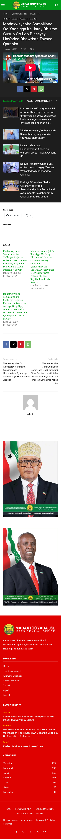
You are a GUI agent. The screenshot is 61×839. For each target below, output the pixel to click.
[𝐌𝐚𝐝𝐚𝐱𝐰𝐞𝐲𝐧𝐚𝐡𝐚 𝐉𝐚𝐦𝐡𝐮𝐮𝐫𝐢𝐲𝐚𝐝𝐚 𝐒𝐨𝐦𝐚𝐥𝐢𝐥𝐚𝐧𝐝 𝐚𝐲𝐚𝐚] (11, 134)
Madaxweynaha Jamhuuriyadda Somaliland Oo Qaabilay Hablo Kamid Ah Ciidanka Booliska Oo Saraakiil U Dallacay (30, 733)
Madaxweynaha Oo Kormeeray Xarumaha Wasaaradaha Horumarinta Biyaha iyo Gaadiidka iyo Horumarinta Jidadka (16, 371)
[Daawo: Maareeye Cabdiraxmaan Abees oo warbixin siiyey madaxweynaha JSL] (11, 149)
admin (30, 414)
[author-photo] (30, 409)
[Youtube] (44, 831)
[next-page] (56, 101)
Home (6, 13)
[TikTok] (30, 831)
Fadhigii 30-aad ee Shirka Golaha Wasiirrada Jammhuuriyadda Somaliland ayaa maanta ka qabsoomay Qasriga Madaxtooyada (37, 189)
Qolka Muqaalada (19, 13)
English (6, 712)
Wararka (33, 19)
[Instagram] (23, 831)
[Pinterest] (34, 89)
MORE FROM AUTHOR (38, 100)
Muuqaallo (35, 13)
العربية (6, 741)
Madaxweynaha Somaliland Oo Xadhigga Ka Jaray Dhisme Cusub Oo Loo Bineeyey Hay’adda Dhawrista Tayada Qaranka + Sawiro (15, 260)
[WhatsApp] (41, 89)
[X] (27, 89)
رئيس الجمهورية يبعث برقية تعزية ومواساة (23, 746)
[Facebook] (20, 89)
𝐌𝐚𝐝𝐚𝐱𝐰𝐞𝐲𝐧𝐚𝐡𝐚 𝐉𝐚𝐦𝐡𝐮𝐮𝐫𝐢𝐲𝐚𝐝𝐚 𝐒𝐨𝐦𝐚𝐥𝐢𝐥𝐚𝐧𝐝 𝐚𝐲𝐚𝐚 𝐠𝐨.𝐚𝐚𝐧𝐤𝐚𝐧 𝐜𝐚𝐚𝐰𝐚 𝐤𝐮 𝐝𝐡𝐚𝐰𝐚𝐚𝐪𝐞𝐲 (38, 134)
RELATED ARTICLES (13, 100)
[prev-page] (51, 101)
